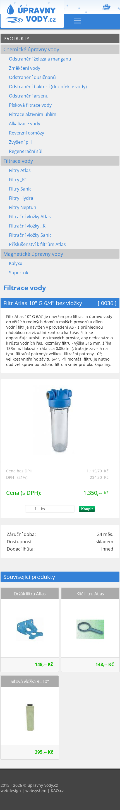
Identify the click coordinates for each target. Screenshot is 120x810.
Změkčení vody (24, 68)
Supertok (18, 273)
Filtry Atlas (20, 170)
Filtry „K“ (18, 180)
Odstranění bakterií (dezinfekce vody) (48, 86)
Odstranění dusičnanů (32, 77)
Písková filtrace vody (30, 105)
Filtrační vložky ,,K (27, 226)
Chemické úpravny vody (31, 49)
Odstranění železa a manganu (40, 59)
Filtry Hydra (21, 198)
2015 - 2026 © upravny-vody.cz (29, 785)
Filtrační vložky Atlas (30, 216)
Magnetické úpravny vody (33, 253)
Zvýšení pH (20, 142)
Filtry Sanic (20, 189)
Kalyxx (15, 263)
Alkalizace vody (24, 123)
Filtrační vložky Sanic (30, 235)
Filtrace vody (18, 160)
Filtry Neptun (22, 207)
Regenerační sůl (25, 151)
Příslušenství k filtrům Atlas (37, 244)
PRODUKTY (16, 38)
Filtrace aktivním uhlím (32, 114)
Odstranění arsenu (29, 96)
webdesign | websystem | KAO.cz (32, 790)
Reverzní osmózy (26, 133)
